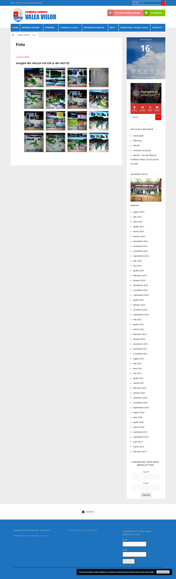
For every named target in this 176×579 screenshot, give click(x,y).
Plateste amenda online (127, 13)
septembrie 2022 (141, 314)
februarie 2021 (139, 388)
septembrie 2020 (141, 407)
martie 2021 (138, 383)
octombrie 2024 (140, 251)
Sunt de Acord (163, 572)
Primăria (49, 27)
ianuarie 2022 (139, 339)
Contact (157, 27)
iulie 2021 (137, 363)
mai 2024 (137, 265)
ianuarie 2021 (139, 392)
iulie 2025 (137, 216)
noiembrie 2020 (140, 397)
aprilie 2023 (138, 300)
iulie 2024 (137, 260)
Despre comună (30, 27)
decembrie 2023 (140, 285)
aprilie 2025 (138, 226)
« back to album (23, 57)
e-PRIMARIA (156, 13)
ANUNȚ (136, 145)
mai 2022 (137, 319)
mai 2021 (137, 373)
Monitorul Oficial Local (134, 27)
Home (15, 27)
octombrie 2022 (140, 309)
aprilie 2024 (138, 270)
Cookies (72, 530)
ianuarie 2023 (139, 304)
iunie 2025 (137, 221)
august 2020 (138, 412)
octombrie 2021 (140, 353)
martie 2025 (138, 231)
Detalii (151, 572)
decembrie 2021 (140, 344)
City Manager (42, 535)
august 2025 (138, 212)
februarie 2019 (139, 451)
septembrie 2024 (141, 256)
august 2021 (138, 358)
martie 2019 (138, 446)
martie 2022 (138, 329)
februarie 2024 (139, 275)
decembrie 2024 (140, 241)
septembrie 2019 (141, 437)
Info (112, 27)
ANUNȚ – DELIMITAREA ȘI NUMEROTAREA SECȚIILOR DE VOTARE (145, 159)
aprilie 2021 (138, 378)
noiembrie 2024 (140, 246)
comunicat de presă (142, 150)
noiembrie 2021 (140, 348)
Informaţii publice (94, 27)
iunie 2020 (137, 417)
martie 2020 (138, 427)
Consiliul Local (69, 27)
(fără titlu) (137, 140)
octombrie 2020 (140, 402)
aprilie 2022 (138, 324)
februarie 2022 (139, 334)
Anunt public (138, 135)
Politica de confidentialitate (87, 530)
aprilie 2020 (138, 422)
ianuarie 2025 (139, 236)
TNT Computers (29, 535)
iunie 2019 (137, 441)
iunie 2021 (137, 368)
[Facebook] (134, 3)
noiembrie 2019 (140, 432)
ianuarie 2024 (139, 280)
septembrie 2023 (141, 295)
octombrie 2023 (140, 290)
